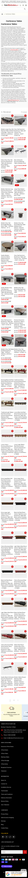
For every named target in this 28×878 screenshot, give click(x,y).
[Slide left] (2, 713)
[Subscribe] (25, 852)
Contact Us (4, 783)
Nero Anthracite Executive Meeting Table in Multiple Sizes (20, 161)
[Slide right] (25, 713)
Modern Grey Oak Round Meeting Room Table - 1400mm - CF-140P (20, 290)
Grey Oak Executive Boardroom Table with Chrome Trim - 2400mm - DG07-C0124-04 (20, 132)
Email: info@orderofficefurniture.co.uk (13, 738)
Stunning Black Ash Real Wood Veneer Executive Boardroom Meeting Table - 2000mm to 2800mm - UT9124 (7, 383)
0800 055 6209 (5, 1)
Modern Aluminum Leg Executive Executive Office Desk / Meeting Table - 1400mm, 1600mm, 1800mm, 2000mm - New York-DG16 (7, 193)
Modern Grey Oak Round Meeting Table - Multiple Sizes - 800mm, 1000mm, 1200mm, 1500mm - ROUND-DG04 (20, 227)
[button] (2, 5)
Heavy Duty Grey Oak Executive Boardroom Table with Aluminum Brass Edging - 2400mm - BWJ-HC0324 (6, 164)
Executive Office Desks (7, 746)
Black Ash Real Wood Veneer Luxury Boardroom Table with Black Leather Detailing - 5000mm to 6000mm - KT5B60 (7, 584)
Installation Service (6, 787)
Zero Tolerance (5, 804)
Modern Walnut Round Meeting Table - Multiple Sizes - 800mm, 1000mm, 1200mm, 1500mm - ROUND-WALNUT (20, 681)
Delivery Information (6, 797)
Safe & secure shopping (7, 817)
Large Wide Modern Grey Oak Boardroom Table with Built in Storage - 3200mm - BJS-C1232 (19, 192)
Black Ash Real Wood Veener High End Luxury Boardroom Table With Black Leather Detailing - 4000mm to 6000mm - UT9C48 (20, 516)
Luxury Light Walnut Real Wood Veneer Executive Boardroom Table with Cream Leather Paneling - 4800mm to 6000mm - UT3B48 (20, 449)
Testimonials (4, 790)
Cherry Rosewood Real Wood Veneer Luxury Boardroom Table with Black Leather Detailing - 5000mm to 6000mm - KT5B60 (20, 584)
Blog (2, 824)
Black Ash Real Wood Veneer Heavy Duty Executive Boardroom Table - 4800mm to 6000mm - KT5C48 (19, 615)
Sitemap (3, 821)
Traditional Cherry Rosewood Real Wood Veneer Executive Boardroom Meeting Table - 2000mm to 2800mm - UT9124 (20, 383)
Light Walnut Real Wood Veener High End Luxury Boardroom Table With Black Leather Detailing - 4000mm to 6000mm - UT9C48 (20, 550)
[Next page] (17, 700)
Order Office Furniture (13, 100)
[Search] (24, 9)
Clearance (3, 771)
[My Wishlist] (23, 5)
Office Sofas (4, 764)
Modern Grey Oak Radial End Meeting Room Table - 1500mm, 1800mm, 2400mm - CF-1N (7, 352)
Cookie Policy (4, 828)
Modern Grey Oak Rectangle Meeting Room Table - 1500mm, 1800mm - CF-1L (7, 225)
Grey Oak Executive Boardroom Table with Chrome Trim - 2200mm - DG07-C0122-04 (20, 258)
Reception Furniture (6, 767)
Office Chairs (4, 753)
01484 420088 (12, 1)
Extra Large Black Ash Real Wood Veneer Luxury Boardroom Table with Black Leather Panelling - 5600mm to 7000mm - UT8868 (7, 483)
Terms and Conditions (7, 794)
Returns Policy (5, 801)
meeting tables (14, 49)
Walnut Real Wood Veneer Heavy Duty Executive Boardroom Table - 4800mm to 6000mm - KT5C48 (19, 648)
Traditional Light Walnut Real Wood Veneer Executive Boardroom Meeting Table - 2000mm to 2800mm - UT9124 (7, 416)
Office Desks (4, 750)
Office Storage (5, 760)
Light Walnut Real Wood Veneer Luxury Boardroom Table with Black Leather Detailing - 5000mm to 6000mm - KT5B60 (7, 616)
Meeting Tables (5, 757)
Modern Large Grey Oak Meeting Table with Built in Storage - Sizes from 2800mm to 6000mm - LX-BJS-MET (7, 132)
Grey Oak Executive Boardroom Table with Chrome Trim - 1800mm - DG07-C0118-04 (7, 322)
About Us (3, 780)
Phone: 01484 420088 (9, 735)
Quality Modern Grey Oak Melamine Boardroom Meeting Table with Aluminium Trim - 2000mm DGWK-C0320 (7, 291)
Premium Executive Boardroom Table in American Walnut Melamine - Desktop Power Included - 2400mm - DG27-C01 (20, 324)
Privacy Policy (4, 814)
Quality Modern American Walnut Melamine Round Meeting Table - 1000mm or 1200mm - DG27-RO (7, 259)
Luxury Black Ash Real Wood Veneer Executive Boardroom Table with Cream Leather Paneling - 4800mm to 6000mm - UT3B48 (20, 416)
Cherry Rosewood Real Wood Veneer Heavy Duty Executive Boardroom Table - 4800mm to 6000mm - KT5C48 (7, 648)
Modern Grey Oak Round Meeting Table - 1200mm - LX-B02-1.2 (20, 350)
